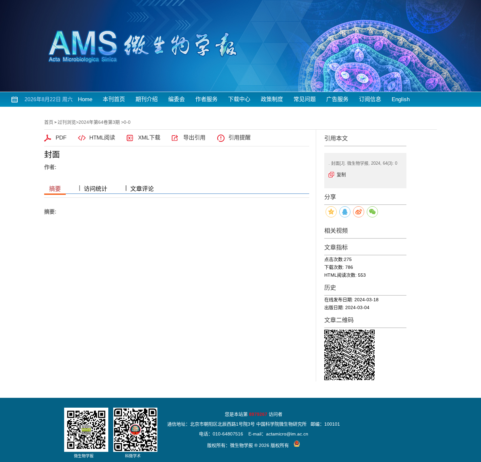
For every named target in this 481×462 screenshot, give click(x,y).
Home (85, 99)
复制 (341, 174)
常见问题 (305, 99)
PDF (61, 138)
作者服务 (206, 99)
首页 (48, 122)
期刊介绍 (146, 99)
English (401, 99)
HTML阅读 (102, 138)
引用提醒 (239, 138)
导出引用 (194, 138)
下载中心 (239, 99)
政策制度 (272, 99)
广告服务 (337, 99)
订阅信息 (370, 99)
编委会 (176, 99)
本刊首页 (114, 99)
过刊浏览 (67, 122)
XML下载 (149, 138)
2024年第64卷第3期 (99, 122)
